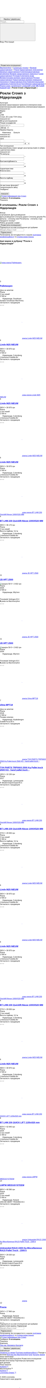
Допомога (11, 1345)
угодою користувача (25, 237)
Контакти (19, 1345)
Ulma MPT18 (6, 705)
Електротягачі (15, 84)
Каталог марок (39, 1355)
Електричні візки (27, 76)
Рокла (3, 1307)
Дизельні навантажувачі (10, 72)
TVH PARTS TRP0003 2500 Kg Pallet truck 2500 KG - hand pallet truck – (21, 768)
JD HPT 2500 (6, 579)
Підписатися (6, 232)
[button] (23, 53)
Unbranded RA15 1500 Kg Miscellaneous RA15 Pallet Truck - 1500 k (21, 1249)
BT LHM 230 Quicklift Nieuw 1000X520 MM (21, 521)
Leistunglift (26, 86)
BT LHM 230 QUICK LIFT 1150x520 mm (20, 1122)
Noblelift (3, 88)
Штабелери (4, 74)
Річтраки (16, 76)
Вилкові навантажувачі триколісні (24, 74)
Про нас (3, 1345)
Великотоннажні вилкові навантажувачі (16, 78)
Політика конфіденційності (27, 1353)
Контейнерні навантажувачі (32, 84)
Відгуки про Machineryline (17, 1355)
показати (4, 194)
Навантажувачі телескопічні (31, 70)
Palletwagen (6, 286)
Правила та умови (7, 1353)
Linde (33, 86)
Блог (30, 1355)
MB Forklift (40, 86)
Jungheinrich (16, 86)
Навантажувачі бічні (18, 82)
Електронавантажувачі (30, 72)
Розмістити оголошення (11, 225)
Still (8, 88)
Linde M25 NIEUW (9, 344)
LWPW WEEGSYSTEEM (12, 1185)
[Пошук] (17, 32)
